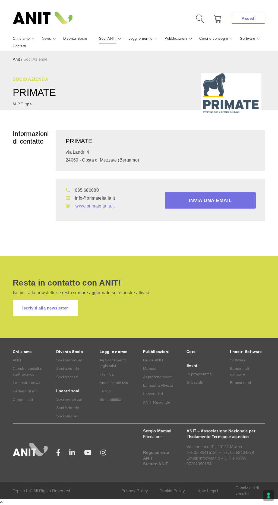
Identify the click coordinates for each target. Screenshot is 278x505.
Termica (107, 374)
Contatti (19, 46)
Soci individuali (69, 360)
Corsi (192, 351)
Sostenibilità (110, 399)
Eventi (193, 365)
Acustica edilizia (114, 382)
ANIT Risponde (156, 402)
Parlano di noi (25, 391)
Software (247, 38)
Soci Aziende (67, 407)
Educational (240, 382)
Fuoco (105, 391)
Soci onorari (67, 377)
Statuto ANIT (155, 463)
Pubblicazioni (176, 38)
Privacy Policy (134, 490)
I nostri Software (246, 351)
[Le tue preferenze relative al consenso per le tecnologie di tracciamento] (268, 495)
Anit (16, 59)
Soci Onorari (67, 416)
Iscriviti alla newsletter (45, 308)
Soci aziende (67, 368)
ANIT (17, 360)
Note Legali (207, 490)
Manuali (150, 368)
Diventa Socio (75, 38)
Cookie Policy (172, 490)
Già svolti (195, 382)
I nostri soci (67, 391)
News (46, 38)
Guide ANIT (153, 360)
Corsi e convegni (213, 38)
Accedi (248, 18)
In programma (199, 374)
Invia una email (210, 200)
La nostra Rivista (158, 385)
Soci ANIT (107, 38)
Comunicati (23, 399)
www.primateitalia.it (95, 206)
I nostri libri (153, 394)
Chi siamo (21, 38)
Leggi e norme (140, 38)
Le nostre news (26, 382)
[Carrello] (214, 20)
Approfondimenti (158, 377)
